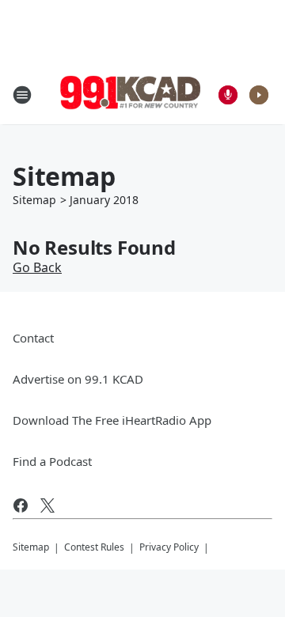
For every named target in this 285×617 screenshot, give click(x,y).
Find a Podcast (52, 461)
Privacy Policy (169, 547)
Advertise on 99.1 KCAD (78, 379)
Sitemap (34, 199)
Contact (33, 338)
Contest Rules (94, 547)
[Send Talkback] (228, 94)
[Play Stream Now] (258, 94)
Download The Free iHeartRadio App (112, 420)
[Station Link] (131, 94)
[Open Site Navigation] (22, 94)
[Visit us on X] (47, 505)
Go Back (37, 267)
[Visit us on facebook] (20, 505)
